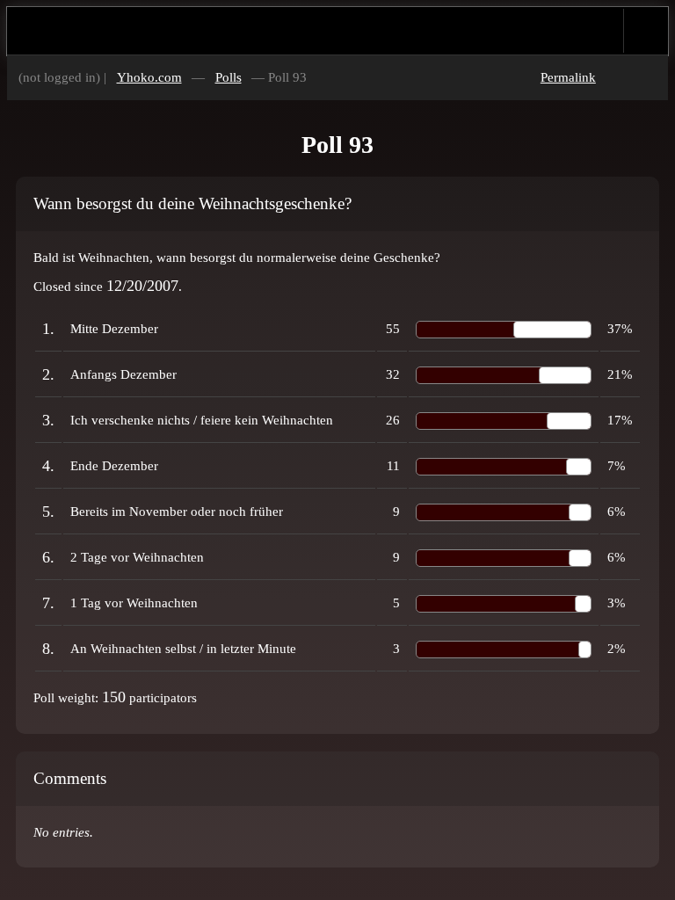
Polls (228, 77)
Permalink (568, 77)
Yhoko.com (149, 77)
